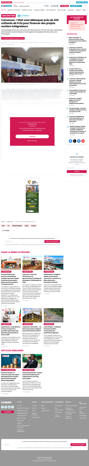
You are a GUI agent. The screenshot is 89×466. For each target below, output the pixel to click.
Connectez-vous (32, 124)
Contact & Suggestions (68, 417)
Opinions (19, 423)
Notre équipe (82, 415)
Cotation (34, 405)
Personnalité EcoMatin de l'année (23, 426)
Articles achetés (57, 415)
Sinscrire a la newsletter (52, 241)
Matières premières (35, 414)
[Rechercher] (85, 5)
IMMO (42, 405)
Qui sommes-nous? (83, 408)
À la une (19, 405)
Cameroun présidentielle (20, 430)
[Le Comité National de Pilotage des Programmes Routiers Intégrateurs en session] (32, 65)
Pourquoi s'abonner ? (32, 140)
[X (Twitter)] (74, 141)
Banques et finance (22, 410)
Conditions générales (71, 405)
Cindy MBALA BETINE (9, 44)
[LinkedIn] (79, 141)
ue (8, 225)
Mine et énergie (21, 418)
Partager (6, 230)
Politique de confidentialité (69, 409)
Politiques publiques (22, 413)
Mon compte (58, 405)
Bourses (34, 408)
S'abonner (32, 136)
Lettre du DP (82, 418)
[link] (32, 196)
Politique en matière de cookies (70, 413)
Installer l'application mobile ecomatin (14, 38)
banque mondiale (17, 225)
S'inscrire (76, 171)
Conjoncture (10, 221)
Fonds (33, 410)
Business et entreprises (23, 408)
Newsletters (58, 412)
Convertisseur (36, 417)
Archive (33, 225)
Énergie (43, 408)
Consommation (45, 410)
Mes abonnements (59, 409)
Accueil (3, 221)
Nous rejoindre (81, 412)
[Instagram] (83, 141)
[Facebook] (70, 141)
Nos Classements (21, 415)
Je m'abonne (64, 6)
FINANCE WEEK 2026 (82, 2)
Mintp (26, 225)
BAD (3, 225)
